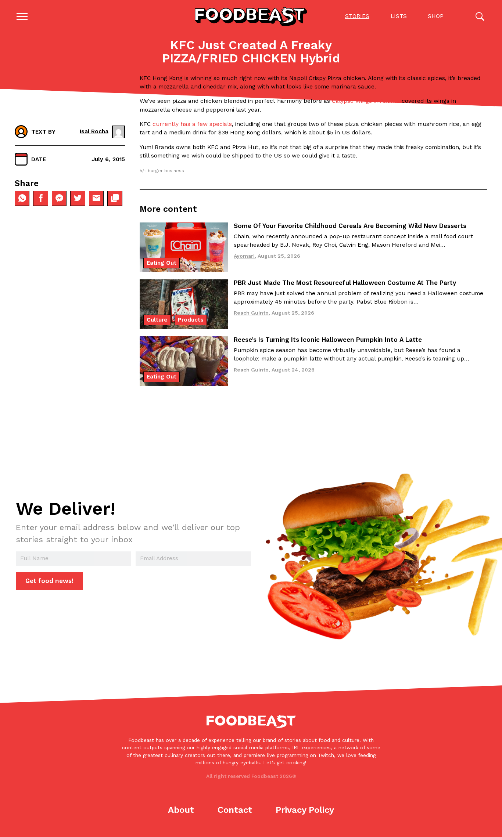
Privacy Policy (305, 810)
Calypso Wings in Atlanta (367, 101)
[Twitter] (77, 198)
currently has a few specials (191, 124)
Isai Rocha (94, 131)
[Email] (96, 198)
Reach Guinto (251, 313)
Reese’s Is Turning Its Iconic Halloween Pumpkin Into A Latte (328, 339)
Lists (399, 16)
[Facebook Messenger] (59, 198)
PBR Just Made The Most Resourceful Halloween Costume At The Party (345, 282)
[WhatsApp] (22, 198)
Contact (235, 810)
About (181, 810)
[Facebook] (40, 198)
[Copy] (114, 198)
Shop (436, 16)
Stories (357, 16)
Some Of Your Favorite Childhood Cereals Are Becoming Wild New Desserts (350, 225)
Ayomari (244, 256)
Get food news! (49, 580)
